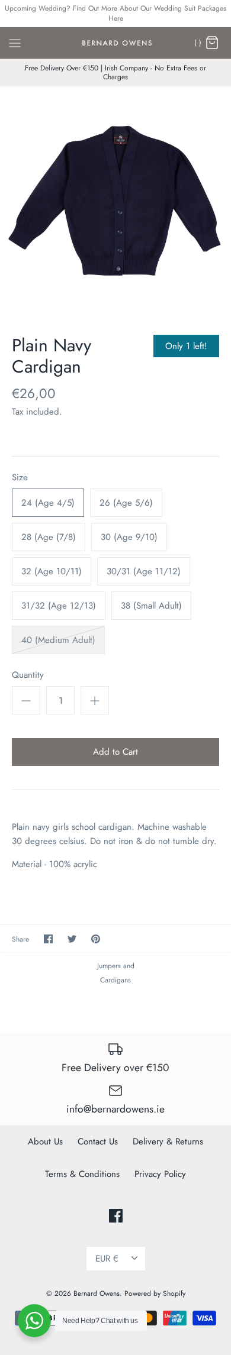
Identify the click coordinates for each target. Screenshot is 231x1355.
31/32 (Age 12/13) (58, 605)
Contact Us (98, 1141)
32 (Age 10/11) (51, 571)
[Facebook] (116, 1216)
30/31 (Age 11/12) (144, 571)
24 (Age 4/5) (48, 502)
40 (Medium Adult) (58, 639)
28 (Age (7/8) (48, 537)
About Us (45, 1141)
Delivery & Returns (168, 1141)
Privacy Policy (160, 1174)
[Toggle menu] (15, 42)
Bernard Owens (96, 1293)
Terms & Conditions (82, 1174)
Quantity (28, 675)
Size (20, 477)
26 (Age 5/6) (126, 502)
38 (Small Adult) (151, 605)
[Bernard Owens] (116, 43)
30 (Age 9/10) (129, 537)
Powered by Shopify (154, 1293)
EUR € (106, 1258)
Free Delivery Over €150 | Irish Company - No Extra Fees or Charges (115, 72)
